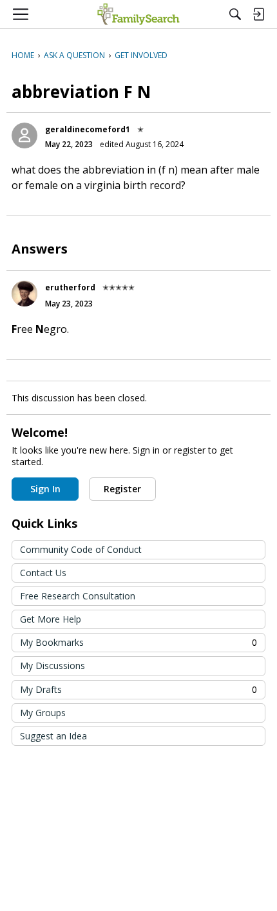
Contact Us (43, 572)
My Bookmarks (138, 642)
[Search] (235, 14)
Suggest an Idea (53, 736)
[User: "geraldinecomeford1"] (24, 135)
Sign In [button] (45, 489)
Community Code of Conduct (81, 549)
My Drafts (138, 689)
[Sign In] (258, 14)
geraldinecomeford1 (87, 129)
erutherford (70, 287)
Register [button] (122, 489)
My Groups (43, 712)
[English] (138, 14)
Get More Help (50, 619)
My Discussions (52, 665)
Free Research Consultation (77, 596)
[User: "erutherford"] (24, 293)
